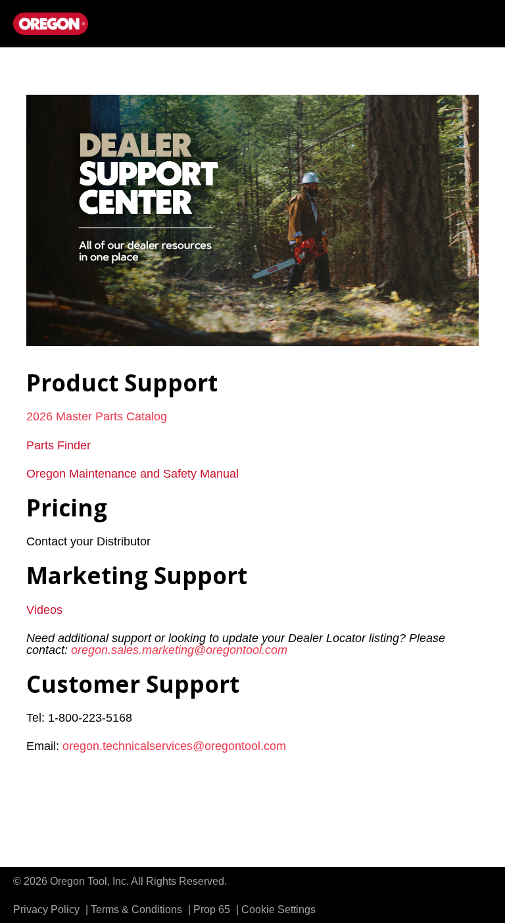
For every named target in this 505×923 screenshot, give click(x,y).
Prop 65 (213, 909)
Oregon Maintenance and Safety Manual (132, 473)
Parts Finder (58, 445)
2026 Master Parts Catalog (96, 416)
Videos (44, 609)
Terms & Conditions (138, 909)
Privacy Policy (47, 909)
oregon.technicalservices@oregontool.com (174, 746)
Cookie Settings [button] (278, 909)
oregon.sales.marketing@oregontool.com (179, 650)
